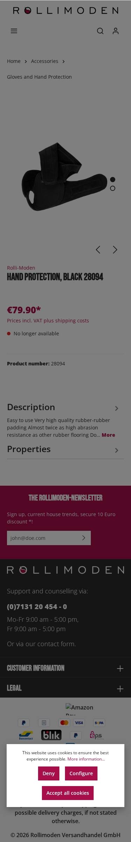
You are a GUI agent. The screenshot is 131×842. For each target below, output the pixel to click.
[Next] (115, 249)
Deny (49, 773)
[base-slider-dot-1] (112, 179)
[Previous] (98, 249)
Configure (81, 773)
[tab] (64, 419)
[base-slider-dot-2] (112, 188)
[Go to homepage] (65, 10)
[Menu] (14, 31)
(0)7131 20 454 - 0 (37, 606)
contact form (55, 644)
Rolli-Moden (21, 267)
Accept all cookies (67, 793)
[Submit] (84, 538)
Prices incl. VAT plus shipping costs (48, 320)
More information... (86, 759)
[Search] (100, 31)
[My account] (116, 31)
